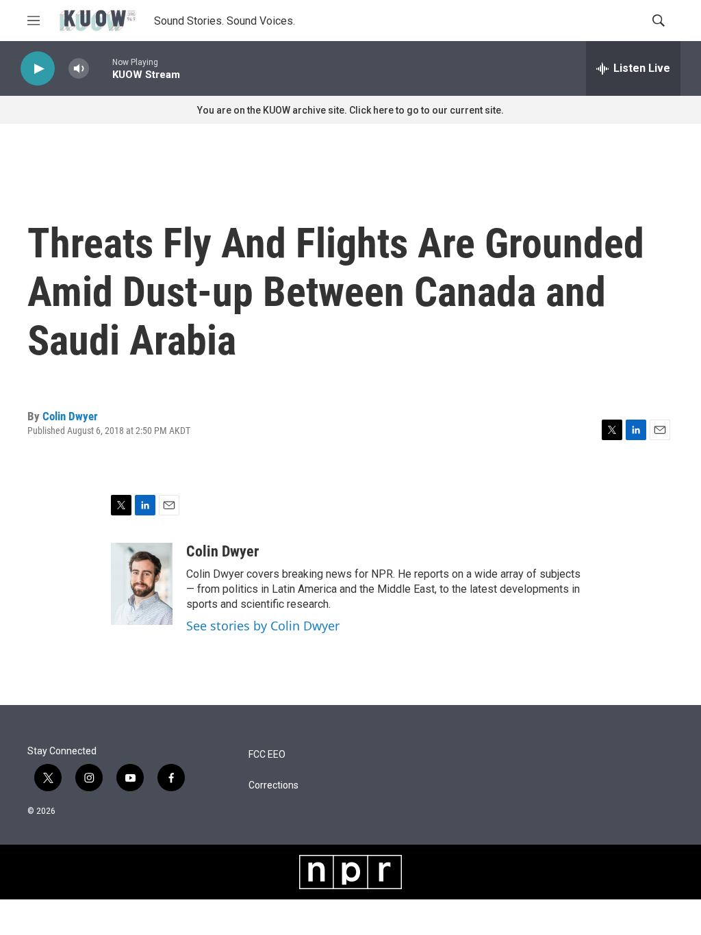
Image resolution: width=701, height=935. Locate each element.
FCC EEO (266, 755)
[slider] (101, 68)
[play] (38, 69)
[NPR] (350, 872)
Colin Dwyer (70, 416)
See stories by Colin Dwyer (263, 625)
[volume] (78, 68)
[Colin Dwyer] (142, 584)
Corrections (273, 785)
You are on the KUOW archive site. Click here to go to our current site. (350, 110)
